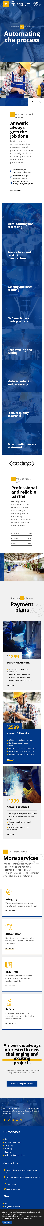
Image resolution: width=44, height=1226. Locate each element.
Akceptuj (7, 1222)
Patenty (8, 1152)
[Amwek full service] (22, 710)
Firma (7, 1139)
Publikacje (9, 1149)
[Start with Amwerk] (22, 640)
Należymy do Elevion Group (15, 1155)
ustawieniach (27, 1218)
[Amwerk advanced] (22, 784)
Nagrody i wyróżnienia (13, 1142)
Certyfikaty (9, 1145)
